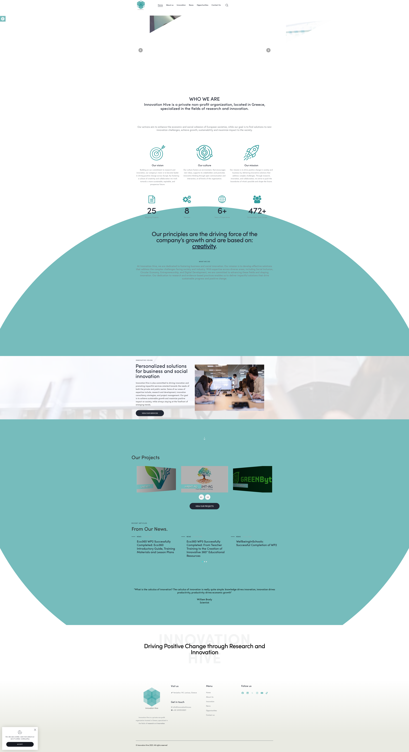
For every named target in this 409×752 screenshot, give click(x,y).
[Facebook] (242, 693)
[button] (3, 19)
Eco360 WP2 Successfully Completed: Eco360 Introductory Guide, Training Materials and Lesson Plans (156, 547)
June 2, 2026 (247, 537)
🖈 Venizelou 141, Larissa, (181, 692)
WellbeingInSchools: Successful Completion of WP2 (256, 543)
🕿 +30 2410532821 (178, 710)
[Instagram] (257, 693)
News (139, 536)
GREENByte (240, 485)
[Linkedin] (247, 693)
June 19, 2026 (198, 537)
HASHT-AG (191, 486)
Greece (194, 692)
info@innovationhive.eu (181, 707)
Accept (20, 744)
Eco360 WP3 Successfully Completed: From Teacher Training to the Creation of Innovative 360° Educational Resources (206, 548)
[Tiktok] (266, 693)
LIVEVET (145, 486)
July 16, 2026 (148, 537)
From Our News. (150, 528)
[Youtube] (261, 693)
